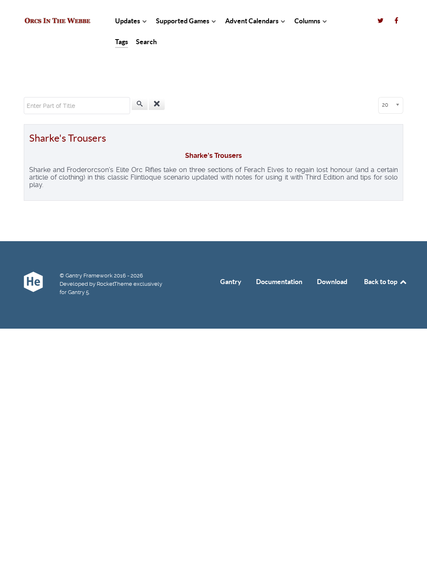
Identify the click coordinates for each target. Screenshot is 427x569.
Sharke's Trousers (67, 138)
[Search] (140, 104)
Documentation (279, 281)
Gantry (230, 281)
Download (332, 281)
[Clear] (157, 104)
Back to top (381, 281)
